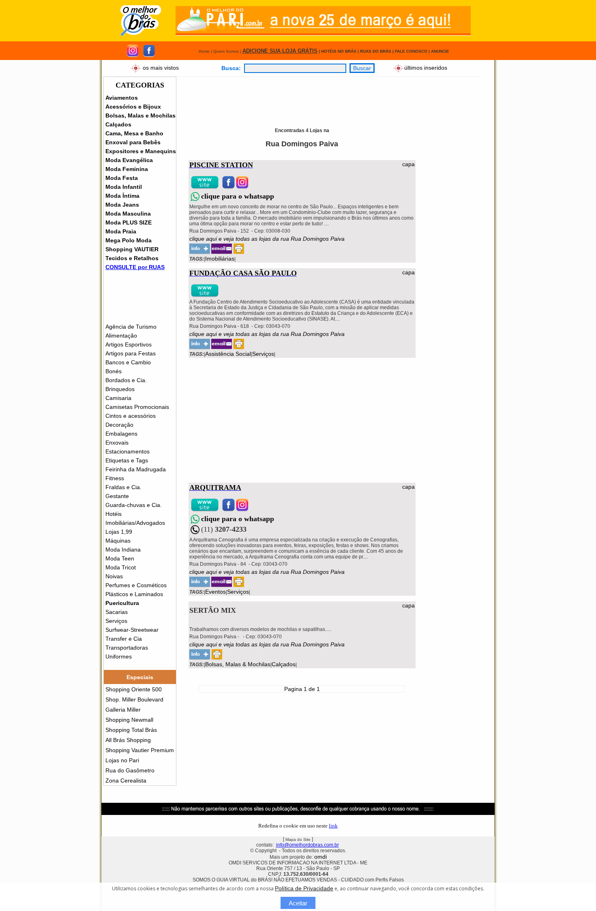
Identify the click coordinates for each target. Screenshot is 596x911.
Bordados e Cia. (126, 380)
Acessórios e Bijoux (133, 106)
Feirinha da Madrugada (135, 469)
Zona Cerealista (125, 780)
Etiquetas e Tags (126, 460)
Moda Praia (120, 231)
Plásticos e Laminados (134, 594)
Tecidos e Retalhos (132, 258)
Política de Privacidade (304, 888)
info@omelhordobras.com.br (307, 845)
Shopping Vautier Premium (139, 750)
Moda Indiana (123, 549)
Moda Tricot (120, 567)
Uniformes (118, 656)
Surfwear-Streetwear (132, 630)
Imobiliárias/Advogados (135, 523)
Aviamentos (121, 97)
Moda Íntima (122, 195)
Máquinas (118, 540)
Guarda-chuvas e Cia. (133, 505)
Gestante (117, 496)
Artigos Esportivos (128, 344)
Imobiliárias (219, 258)
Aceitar (298, 903)
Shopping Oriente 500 (133, 689)
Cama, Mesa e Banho (134, 133)
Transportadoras (126, 647)
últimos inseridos (425, 67)
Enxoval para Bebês (133, 142)
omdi (320, 856)
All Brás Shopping (128, 740)
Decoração (119, 424)
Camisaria (118, 398)
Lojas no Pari (122, 760)
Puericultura (122, 603)
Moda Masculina (128, 213)
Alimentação (121, 335)
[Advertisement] (336, 95)
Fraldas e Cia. (123, 487)
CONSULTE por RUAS (135, 267)
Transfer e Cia (123, 638)
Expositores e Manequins (140, 151)
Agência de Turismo (131, 326)
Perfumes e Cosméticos (136, 585)
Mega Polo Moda (128, 240)
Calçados (118, 124)
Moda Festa (121, 178)
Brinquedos (120, 389)
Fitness (114, 478)
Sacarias (116, 612)
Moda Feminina (126, 169)
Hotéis (113, 514)
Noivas (114, 576)
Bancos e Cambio (128, 362)
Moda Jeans (122, 204)
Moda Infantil (123, 187)
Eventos (215, 591)
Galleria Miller (123, 709)
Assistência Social (228, 354)
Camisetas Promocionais (137, 407)
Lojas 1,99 (118, 531)
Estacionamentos (127, 451)
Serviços (116, 621)
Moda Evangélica (129, 160)
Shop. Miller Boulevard (134, 699)
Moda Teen (119, 558)
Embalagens (121, 433)
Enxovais (117, 442)
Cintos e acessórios (130, 416)
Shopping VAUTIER (132, 249)
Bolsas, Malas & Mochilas (237, 664)
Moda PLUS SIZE (128, 222)
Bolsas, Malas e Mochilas (140, 115)
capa (408, 164)
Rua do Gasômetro (129, 770)
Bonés (113, 371)
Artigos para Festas (130, 353)
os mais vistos (161, 67)
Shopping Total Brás (131, 730)
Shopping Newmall (129, 719)
